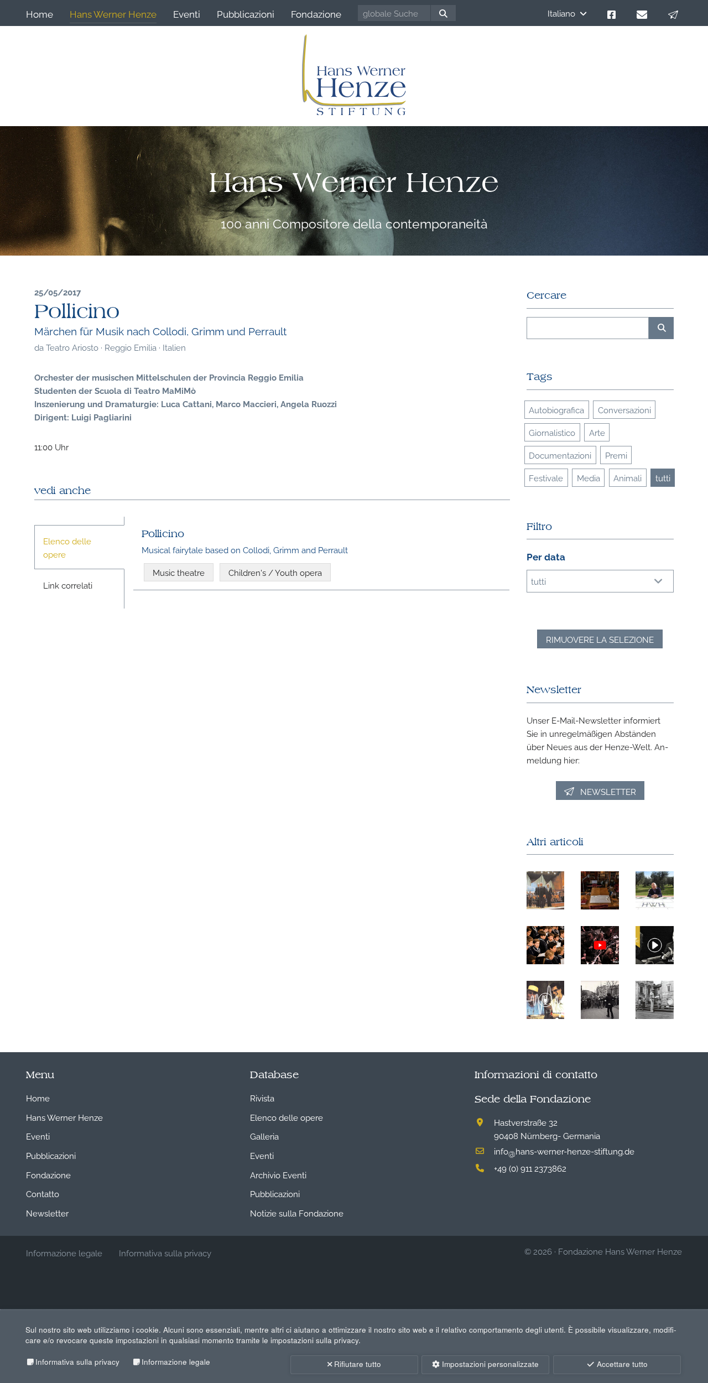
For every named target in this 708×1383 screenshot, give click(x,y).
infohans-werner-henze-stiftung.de (564, 1150)
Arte (597, 432)
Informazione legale (176, 1361)
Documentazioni (560, 454)
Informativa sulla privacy (77, 1361)
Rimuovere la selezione (600, 638)
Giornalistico (552, 432)
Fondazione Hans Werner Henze (620, 1250)
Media (588, 477)
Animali (627, 477)
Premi (616, 454)
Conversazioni (624, 409)
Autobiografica (556, 409)
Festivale (546, 477)
